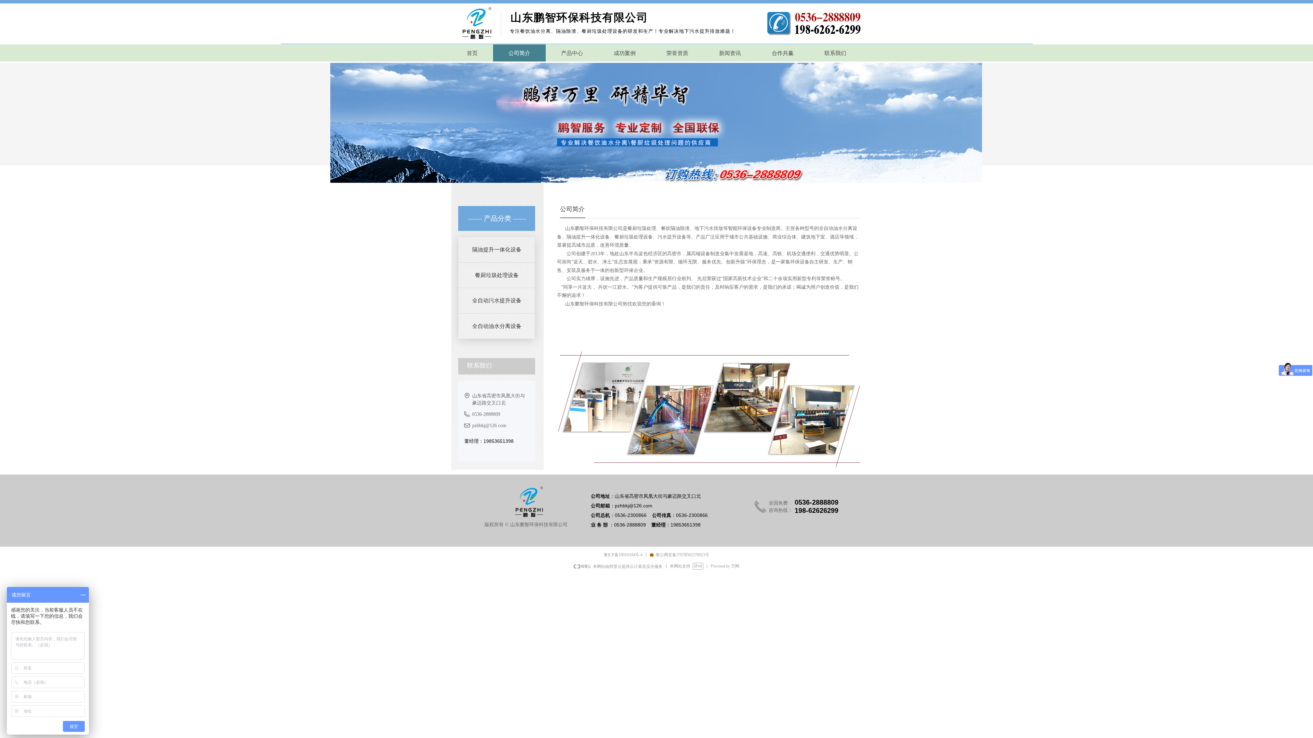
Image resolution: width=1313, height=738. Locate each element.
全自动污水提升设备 (496, 300)
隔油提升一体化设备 (496, 249)
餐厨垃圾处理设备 (497, 275)
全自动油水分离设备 (496, 326)
